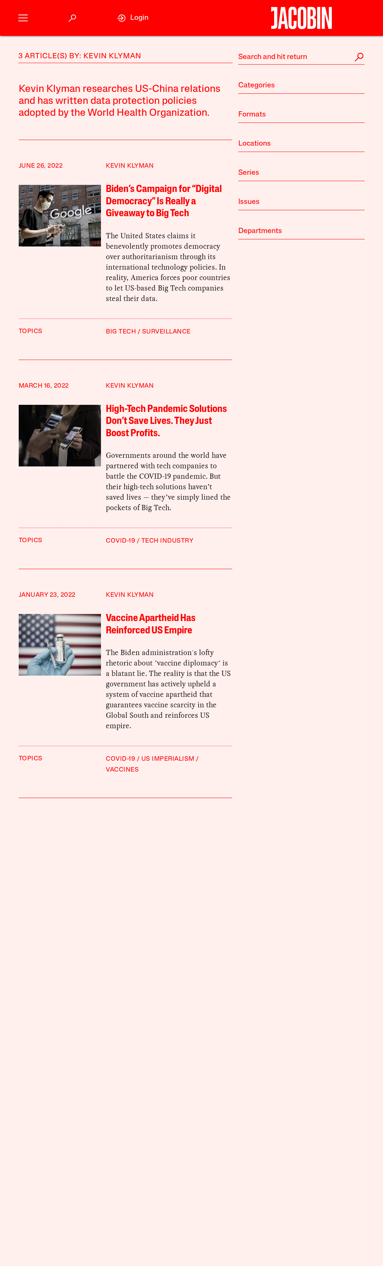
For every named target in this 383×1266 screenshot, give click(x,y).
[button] (23, 18)
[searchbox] (301, 57)
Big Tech (121, 332)
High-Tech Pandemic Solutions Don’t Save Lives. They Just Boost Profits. (166, 421)
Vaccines (122, 770)
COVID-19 (120, 541)
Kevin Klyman (130, 166)
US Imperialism (167, 759)
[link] (132, 18)
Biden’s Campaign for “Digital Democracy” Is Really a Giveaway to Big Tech (164, 201)
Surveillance (166, 332)
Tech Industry (167, 541)
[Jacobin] (301, 17)
